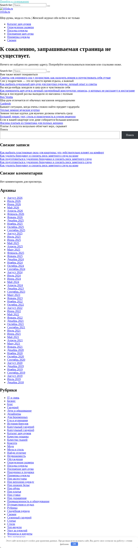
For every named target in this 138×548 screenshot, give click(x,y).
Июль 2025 (14, 236)
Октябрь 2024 (15, 265)
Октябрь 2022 (15, 304)
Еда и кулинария (17, 420)
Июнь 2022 (14, 311)
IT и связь (13, 397)
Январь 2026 (15, 217)
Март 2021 (13, 343)
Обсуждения (15, 459)
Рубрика (12, 507)
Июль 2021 (14, 330)
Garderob (5, 103)
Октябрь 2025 (15, 226)
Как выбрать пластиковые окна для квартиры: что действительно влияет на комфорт (52, 152)
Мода (10, 446)
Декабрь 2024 (15, 259)
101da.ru (5, 11)
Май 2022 (13, 314)
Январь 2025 (15, 256)
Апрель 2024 (15, 285)
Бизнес (11, 400)
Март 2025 (13, 249)
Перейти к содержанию (14, 1)
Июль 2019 (14, 379)
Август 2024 (14, 272)
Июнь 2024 (14, 278)
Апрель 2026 (15, 210)
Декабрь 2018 (15, 382)
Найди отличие (16, 452)
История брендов (17, 423)
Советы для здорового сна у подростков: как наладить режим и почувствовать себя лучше (55, 77)
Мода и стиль (15, 449)
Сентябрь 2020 (16, 359)
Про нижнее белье (18, 485)
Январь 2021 (15, 346)
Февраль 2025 (15, 252)
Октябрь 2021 (15, 324)
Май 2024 (13, 282)
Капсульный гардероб (20, 426)
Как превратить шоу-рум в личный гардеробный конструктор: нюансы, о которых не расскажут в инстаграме (67, 90)
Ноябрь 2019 (15, 369)
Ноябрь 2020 (15, 353)
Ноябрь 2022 (15, 301)
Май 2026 (13, 207)
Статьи (11, 520)
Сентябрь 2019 (16, 372)
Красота (12, 443)
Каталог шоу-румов (19, 24)
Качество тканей (17, 439)
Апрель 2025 (15, 246)
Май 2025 (13, 243)
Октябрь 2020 (15, 356)
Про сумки (13, 494)
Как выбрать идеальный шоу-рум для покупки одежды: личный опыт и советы (48, 84)
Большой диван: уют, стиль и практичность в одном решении (38, 116)
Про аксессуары (17, 478)
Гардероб (13, 407)
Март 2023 (13, 294)
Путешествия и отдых (20, 504)
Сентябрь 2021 (16, 327)
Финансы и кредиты (19, 533)
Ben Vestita (6, 97)
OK (74, 544)
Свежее (11, 40)
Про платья (14, 491)
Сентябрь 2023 (16, 291)
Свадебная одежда (18, 511)
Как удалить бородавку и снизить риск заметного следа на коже (39, 155)
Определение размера (20, 27)
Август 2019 (14, 375)
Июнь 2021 (14, 333)
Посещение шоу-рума (20, 33)
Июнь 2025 (14, 239)
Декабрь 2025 (15, 220)
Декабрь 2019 (15, 366)
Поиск (4, 129)
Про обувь (13, 488)
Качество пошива (18, 436)
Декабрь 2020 (15, 350)
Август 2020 (14, 362)
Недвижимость (16, 456)
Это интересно (16, 536)
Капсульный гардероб (20, 430)
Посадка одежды (17, 30)
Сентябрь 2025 (16, 230)
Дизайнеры (14, 413)
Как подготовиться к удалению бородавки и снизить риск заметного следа (46, 158)
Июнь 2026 (14, 204)
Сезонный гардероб (19, 517)
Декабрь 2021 (15, 320)
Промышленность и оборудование (28, 501)
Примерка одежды (18, 37)
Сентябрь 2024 (16, 269)
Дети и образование (19, 410)
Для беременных (17, 417)
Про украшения (16, 498)
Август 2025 (14, 233)
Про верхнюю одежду (20, 481)
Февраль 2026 (15, 214)
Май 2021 (13, 337)
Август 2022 (14, 307)
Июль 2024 (14, 275)
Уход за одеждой (17, 530)
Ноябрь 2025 (15, 223)
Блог (10, 404)
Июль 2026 (14, 201)
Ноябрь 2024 (15, 262)
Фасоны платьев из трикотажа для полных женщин (31, 122)
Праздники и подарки (20, 472)
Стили (11, 524)
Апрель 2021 (15, 340)
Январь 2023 (15, 298)
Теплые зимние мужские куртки (20, 110)
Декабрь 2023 (15, 288)
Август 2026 (14, 197)
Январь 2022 (15, 317)
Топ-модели (14, 527)
